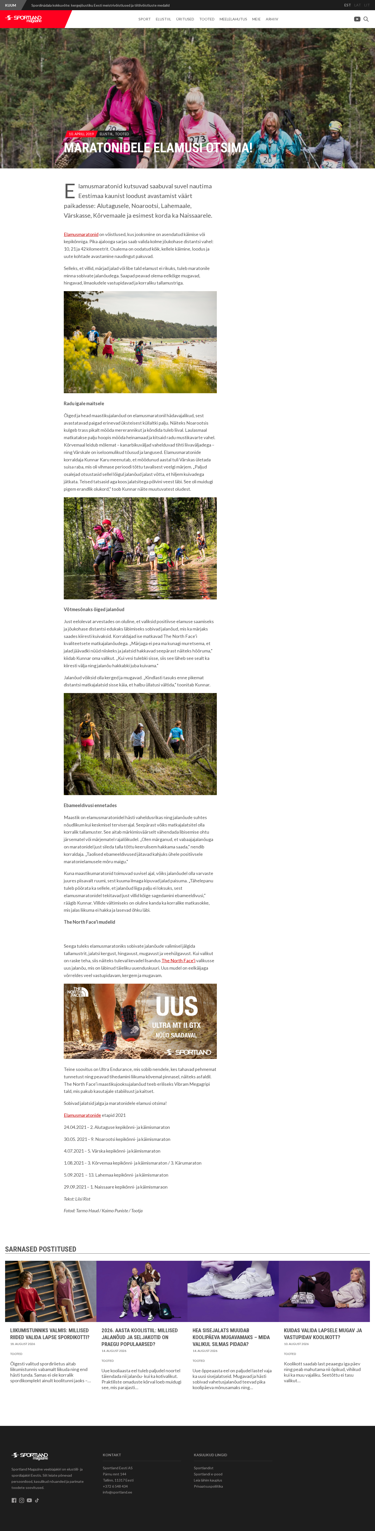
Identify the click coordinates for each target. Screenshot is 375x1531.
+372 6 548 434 (115, 1486)
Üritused (185, 19)
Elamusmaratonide (82, 1115)
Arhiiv (272, 19)
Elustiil (163, 19)
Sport (145, 19)
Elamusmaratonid (81, 234)
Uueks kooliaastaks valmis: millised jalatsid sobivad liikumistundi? (82, 5)
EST (347, 5)
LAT (357, 5)
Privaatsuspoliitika (208, 1486)
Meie (256, 19)
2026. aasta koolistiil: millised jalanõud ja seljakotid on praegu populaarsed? (140, 1337)
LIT (367, 5)
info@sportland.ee (117, 1492)
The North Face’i (178, 960)
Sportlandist (204, 1468)
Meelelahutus (233, 19)
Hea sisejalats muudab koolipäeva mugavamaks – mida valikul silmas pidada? (231, 1337)
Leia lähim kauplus (208, 1480)
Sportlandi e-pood (208, 1474)
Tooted (207, 19)
